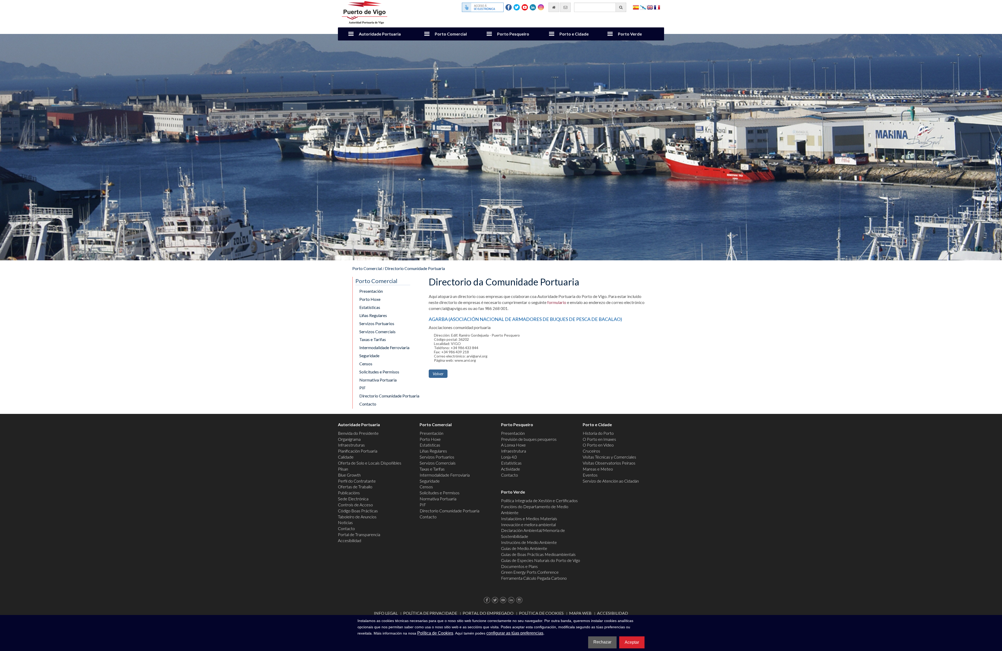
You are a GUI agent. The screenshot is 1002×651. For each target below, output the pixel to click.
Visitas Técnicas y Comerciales (609, 456)
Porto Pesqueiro (513, 33)
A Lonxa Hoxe (513, 444)
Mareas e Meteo (598, 468)
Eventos (590, 474)
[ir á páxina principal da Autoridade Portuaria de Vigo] (364, 11)
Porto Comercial (451, 33)
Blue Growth (349, 474)
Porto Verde (630, 33)
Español (636, 6)
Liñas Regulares (373, 315)
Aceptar (632, 642)
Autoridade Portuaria (380, 33)
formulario (556, 302)
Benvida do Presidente (358, 433)
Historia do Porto (598, 433)
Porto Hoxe (369, 299)
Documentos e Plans (519, 566)
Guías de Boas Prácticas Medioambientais (538, 554)
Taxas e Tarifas (372, 339)
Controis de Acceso (355, 504)
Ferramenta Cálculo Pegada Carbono (534, 578)
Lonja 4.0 (509, 456)
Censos (365, 363)
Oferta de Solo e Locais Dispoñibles (369, 462)
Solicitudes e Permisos (379, 371)
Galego (643, 6)
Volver (438, 373)
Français (657, 6)
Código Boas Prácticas (358, 510)
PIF (362, 387)
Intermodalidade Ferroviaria (384, 347)
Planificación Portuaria (357, 450)
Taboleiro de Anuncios (357, 516)
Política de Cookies (541, 613)
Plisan (343, 468)
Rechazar (602, 642)
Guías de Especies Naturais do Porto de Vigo (540, 560)
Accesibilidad (349, 540)
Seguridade (369, 355)
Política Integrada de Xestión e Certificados (539, 500)
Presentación (371, 291)
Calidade (346, 456)
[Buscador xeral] (621, 7)
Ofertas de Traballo (355, 486)
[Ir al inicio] (553, 7)
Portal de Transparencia (359, 534)
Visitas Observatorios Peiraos (609, 462)
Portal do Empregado (488, 613)
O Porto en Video (598, 444)
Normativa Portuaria (378, 379)
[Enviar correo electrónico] (565, 7)
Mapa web (580, 613)
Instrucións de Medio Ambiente (529, 542)
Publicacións (349, 492)
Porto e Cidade (574, 33)
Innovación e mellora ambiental (528, 524)
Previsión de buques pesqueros (529, 439)
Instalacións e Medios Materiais (529, 518)
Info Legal (386, 613)
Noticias (345, 522)
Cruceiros (591, 450)
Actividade (510, 468)
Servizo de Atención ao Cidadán (611, 480)
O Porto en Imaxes (599, 439)
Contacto (367, 403)
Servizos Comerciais (377, 331)
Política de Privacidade (430, 613)
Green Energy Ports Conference (530, 572)
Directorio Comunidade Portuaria (415, 268)
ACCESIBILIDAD (612, 613)
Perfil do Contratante (357, 480)
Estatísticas (369, 307)
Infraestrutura (513, 450)
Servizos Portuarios (376, 323)
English (650, 6)
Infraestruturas (351, 444)
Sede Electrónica (353, 498)
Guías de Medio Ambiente (524, 548)
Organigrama (349, 439)
